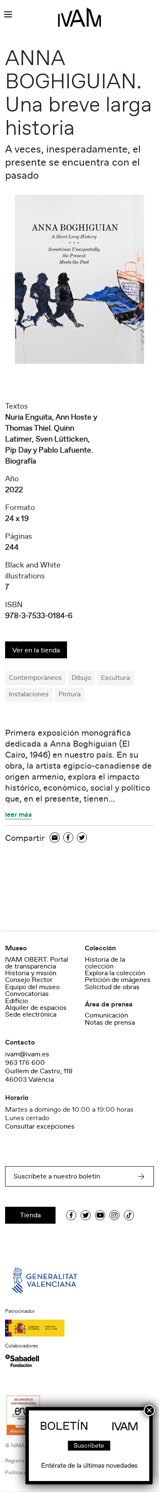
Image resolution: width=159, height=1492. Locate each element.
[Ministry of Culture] (79, 1328)
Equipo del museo (32, 987)
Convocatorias (27, 994)
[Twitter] (82, 838)
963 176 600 (25, 1062)
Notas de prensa (110, 1022)
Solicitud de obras (112, 987)
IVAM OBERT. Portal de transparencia (36, 963)
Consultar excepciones (40, 1126)
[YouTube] (100, 1215)
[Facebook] (68, 838)
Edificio (16, 1001)
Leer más (18, 815)
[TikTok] (129, 1215)
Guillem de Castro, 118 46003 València (39, 1075)
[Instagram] (114, 1215)
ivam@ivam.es (27, 1054)
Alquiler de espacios (36, 1008)
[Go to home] (45, 1280)
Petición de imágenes (118, 980)
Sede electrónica (30, 1014)
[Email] (54, 838)
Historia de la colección (105, 963)
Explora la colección (115, 973)
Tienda (30, 1215)
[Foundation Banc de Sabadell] (22, 1360)
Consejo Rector (29, 980)
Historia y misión (30, 973)
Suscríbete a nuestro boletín (57, 1176)
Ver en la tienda (36, 650)
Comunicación (106, 1015)
